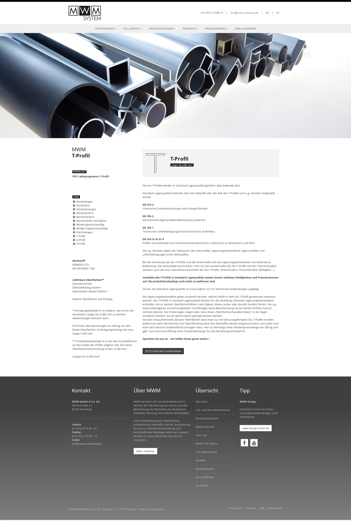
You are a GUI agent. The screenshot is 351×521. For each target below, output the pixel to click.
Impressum (235, 508)
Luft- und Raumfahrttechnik (213, 410)
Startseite (201, 401)
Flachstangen (84, 232)
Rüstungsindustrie (207, 418)
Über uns (201, 435)
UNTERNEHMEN (104, 28)
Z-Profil (80, 243)
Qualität (200, 460)
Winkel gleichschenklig (90, 224)
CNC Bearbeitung (206, 452)
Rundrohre (83, 205)
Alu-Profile (202, 485)
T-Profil (80, 236)
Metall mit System (207, 443)
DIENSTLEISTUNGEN (161, 28)
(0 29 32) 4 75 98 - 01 (84, 428)
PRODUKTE (189, 28)
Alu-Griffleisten (205, 477)
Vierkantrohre (84, 213)
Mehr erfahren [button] (145, 451)
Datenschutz (275, 508)
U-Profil (80, 240)
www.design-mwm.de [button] (255, 428)
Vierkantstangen (86, 209)
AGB (261, 508)
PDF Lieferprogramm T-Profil (90, 176)
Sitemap (251, 508)
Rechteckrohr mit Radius (91, 220)
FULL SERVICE (132, 28)
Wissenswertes (205, 468)
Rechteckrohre (85, 217)
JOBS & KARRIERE (245, 28)
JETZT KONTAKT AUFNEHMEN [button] (163, 351)
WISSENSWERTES (215, 28)
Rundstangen (84, 201)
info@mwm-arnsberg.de (87, 443)
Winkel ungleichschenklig (91, 228)
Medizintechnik (205, 426)
